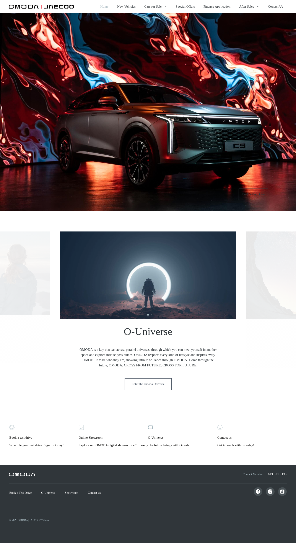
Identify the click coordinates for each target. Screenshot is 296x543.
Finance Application (217, 6)
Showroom (71, 492)
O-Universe (48, 492)
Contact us (94, 492)
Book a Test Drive (253, 194)
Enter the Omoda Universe (148, 384)
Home (104, 6)
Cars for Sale (153, 6)
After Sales (246, 6)
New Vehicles (126, 6)
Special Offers (185, 6)
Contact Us (275, 6)
